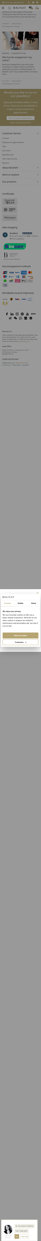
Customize (19, 642)
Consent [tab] (7, 603)
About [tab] (33, 603)
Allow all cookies (20, 635)
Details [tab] (20, 603)
